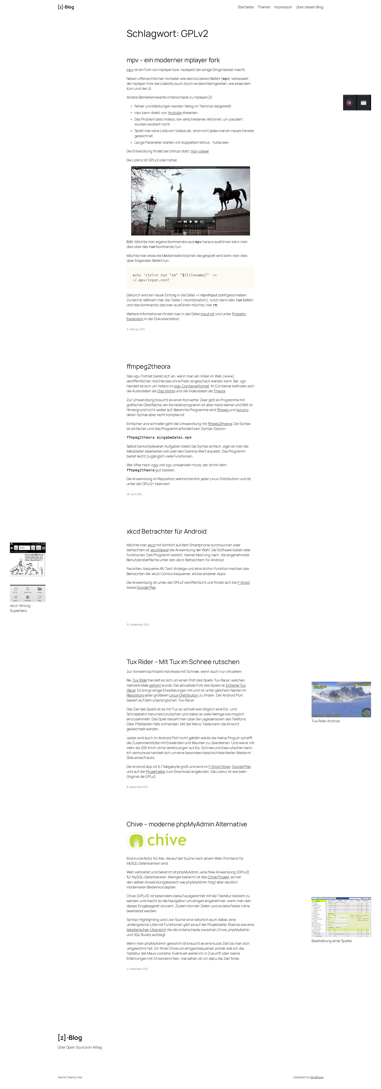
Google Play (146, 587)
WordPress (316, 1077)
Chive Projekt (218, 877)
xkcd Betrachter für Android (167, 531)
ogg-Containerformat (191, 386)
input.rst (207, 313)
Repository (135, 695)
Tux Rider (139, 680)
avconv (242, 409)
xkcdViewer (159, 549)
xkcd (151, 545)
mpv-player (200, 151)
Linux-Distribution (183, 695)
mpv (130, 69)
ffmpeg (222, 409)
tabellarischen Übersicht (146, 929)
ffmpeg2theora (149, 366)
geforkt (155, 685)
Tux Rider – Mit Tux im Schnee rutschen (183, 661)
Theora (219, 391)
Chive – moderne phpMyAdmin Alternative (187, 824)
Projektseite (155, 771)
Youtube (175, 112)
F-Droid (244, 582)
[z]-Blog (66, 7)
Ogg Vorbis (166, 391)
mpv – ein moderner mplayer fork (173, 59)
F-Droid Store (219, 766)
